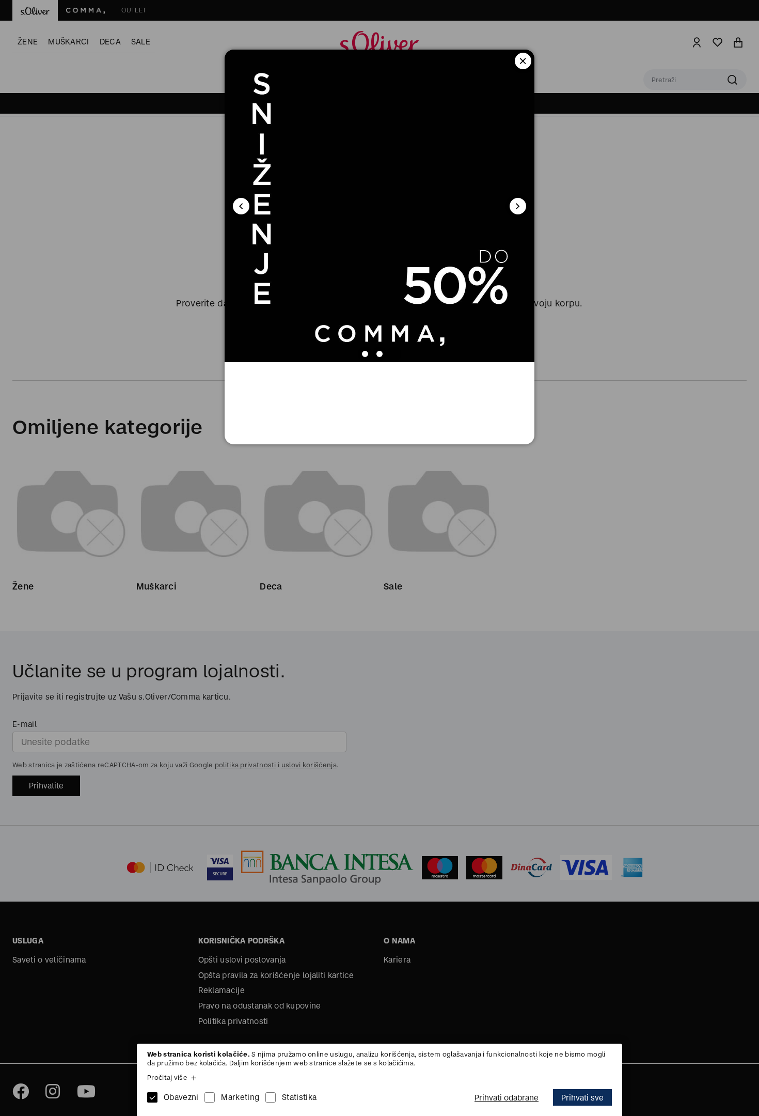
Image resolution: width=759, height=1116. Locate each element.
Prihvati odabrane (507, 1098)
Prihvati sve (582, 1098)
